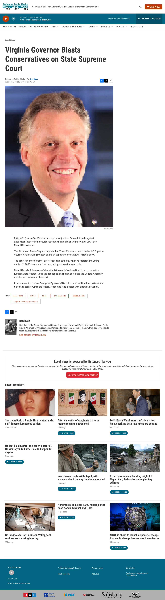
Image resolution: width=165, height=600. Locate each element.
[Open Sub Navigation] (58, 27)
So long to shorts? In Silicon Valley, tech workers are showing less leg (28, 536)
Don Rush (34, 79)
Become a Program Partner (83, 374)
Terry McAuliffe (59, 296)
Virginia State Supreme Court (26, 301)
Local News (10, 40)
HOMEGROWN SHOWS (72, 27)
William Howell (79, 296)
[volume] (13, 19)
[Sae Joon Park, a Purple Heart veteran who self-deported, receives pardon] (30, 402)
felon (44, 296)
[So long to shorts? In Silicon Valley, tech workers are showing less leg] (30, 517)
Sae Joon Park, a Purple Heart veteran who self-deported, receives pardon (29, 422)
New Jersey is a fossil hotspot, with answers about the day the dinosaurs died (81, 478)
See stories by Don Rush (32, 334)
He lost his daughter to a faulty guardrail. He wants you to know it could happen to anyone (28, 449)
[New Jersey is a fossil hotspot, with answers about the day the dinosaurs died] (83, 458)
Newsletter (130, 568)
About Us (95, 574)
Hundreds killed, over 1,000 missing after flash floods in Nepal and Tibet (81, 506)
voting (33, 296)
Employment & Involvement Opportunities (137, 574)
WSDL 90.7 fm (25, 27)
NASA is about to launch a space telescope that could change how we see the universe (134, 536)
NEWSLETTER (136, 27)
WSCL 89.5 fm (9, 27)
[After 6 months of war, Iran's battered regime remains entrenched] (83, 402)
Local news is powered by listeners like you (82, 361)
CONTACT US (12, 579)
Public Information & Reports (69, 568)
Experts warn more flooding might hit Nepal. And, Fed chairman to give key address (131, 479)
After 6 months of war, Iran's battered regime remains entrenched (79, 422)
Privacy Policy (97, 568)
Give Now (154, 6)
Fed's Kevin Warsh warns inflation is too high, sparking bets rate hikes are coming (133, 422)
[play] (6, 18)
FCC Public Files (64, 574)
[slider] (17, 18)
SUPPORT (120, 27)
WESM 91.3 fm (41, 27)
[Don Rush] (11, 327)
